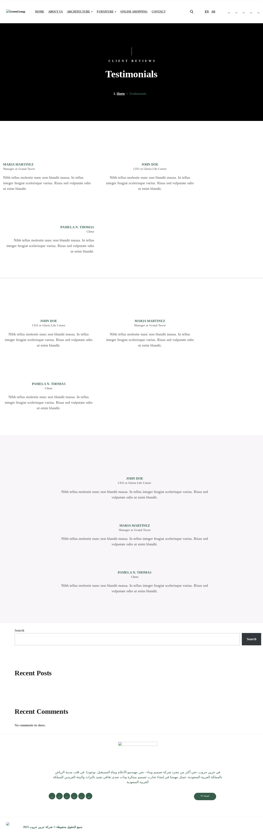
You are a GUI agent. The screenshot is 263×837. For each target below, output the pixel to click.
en (207, 11)
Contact (159, 11)
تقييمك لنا (205, 795)
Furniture (105, 11)
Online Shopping (134, 11)
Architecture (78, 11)
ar (213, 11)
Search (19, 630)
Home (39, 11)
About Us (55, 11)
